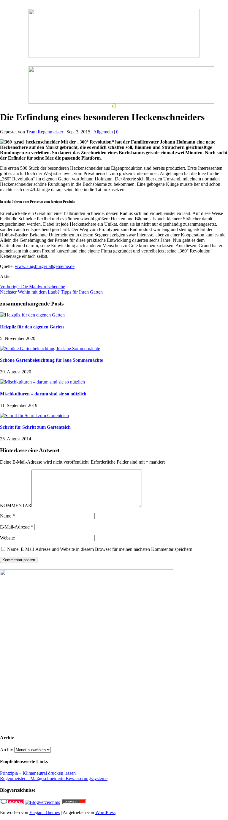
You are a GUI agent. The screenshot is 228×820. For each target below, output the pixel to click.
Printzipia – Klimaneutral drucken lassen (38, 773)
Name (7, 515)
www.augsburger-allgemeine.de (45, 266)
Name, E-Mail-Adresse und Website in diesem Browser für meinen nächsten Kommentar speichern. (100, 549)
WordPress (105, 812)
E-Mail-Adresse (16, 526)
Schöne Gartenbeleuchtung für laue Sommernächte (51, 360)
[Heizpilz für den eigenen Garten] (32, 314)
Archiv (6, 749)
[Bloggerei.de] (12, 802)
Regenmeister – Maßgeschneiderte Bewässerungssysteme (53, 778)
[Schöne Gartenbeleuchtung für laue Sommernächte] (50, 348)
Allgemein (103, 131)
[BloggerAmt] (42, 802)
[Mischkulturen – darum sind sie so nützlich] (42, 381)
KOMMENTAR (15, 505)
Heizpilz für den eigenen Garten (32, 326)
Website (7, 537)
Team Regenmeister (44, 131)
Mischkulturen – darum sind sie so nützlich (43, 393)
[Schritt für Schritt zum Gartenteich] (34, 415)
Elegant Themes (44, 812)
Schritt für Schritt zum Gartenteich (35, 427)
